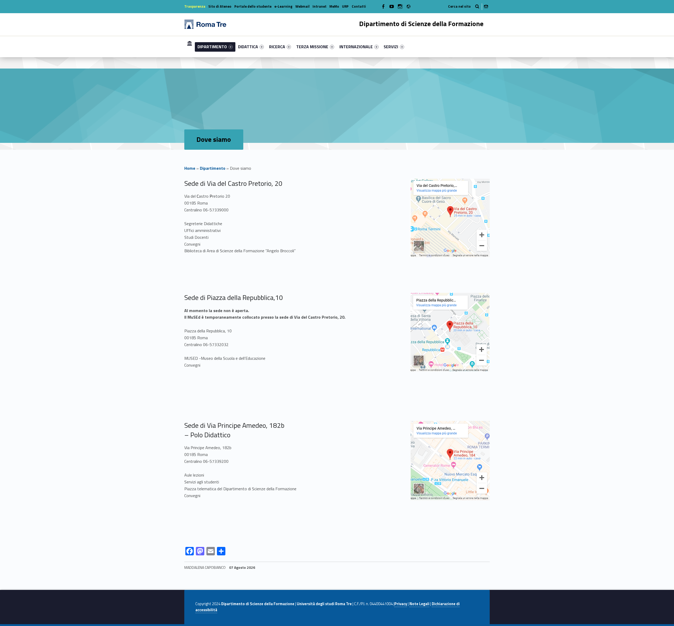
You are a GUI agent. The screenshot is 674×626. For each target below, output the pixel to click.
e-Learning (283, 6)
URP (345, 6)
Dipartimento (212, 168)
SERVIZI (391, 46)
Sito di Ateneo (219, 6)
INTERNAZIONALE (356, 46)
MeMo (334, 6)
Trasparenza (194, 6)
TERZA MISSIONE (312, 46)
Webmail (302, 6)
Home (189, 46)
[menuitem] (189, 46)
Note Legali (419, 604)
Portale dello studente (252, 6)
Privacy (400, 604)
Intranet (319, 6)
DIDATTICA (248, 46)
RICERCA (277, 46)
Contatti (359, 6)
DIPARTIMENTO (212, 46)
